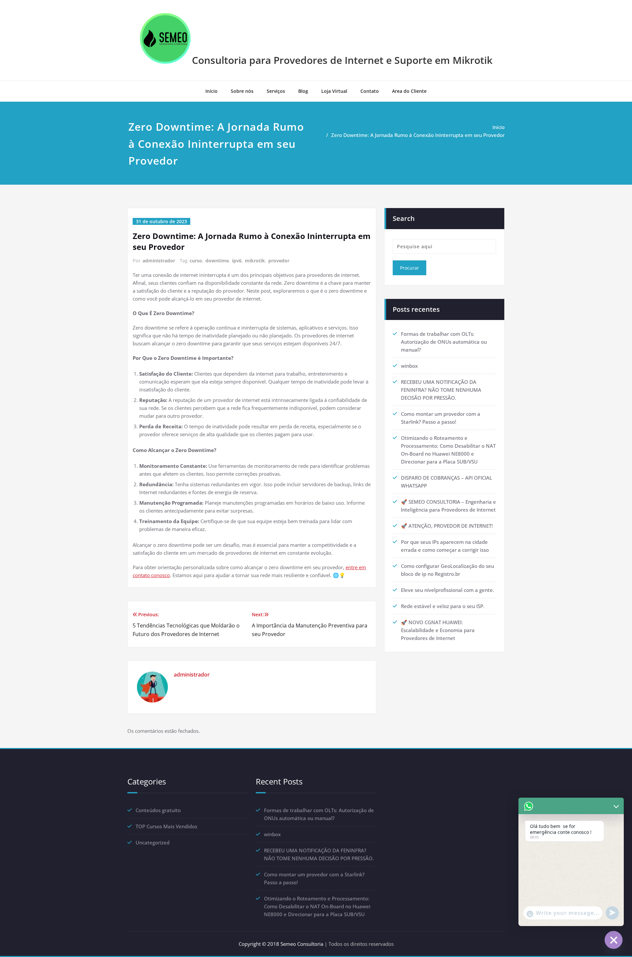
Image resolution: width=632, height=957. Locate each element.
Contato (369, 91)
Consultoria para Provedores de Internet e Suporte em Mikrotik (342, 60)
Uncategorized (153, 842)
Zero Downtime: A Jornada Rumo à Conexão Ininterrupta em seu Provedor (418, 135)
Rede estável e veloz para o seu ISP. (443, 606)
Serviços (276, 91)
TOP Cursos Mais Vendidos (166, 826)
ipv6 (237, 260)
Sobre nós (242, 91)
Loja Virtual (334, 91)
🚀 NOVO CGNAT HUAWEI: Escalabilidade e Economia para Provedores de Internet (438, 630)
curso (196, 260)
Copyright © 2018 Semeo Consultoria (281, 944)
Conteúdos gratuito (158, 810)
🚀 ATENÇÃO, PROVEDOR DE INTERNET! (447, 525)
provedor (278, 260)
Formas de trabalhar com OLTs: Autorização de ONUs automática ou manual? (444, 342)
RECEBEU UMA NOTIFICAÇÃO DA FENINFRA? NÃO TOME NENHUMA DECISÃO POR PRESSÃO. (441, 390)
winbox (409, 365)
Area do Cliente (409, 91)
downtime (217, 260)
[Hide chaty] (613, 940)
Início (211, 91)
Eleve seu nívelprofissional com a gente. (447, 590)
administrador (159, 260)
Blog (303, 91)
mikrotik (255, 260)
